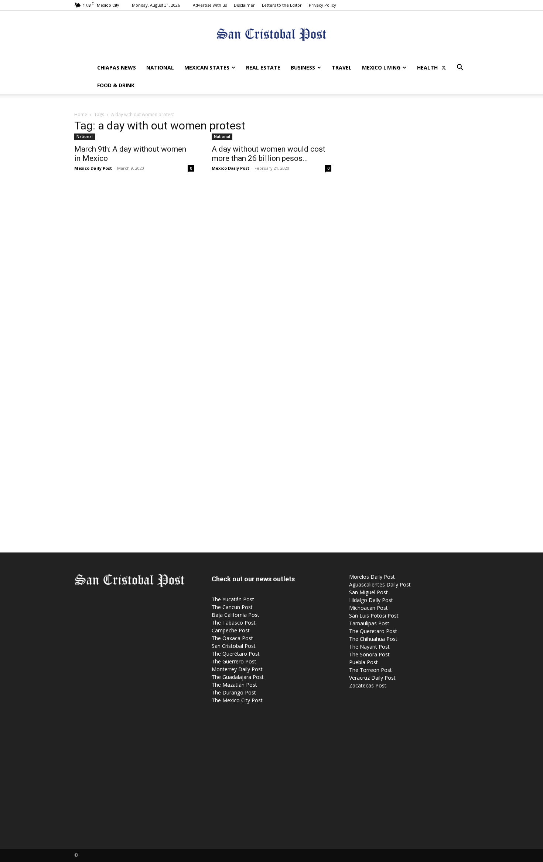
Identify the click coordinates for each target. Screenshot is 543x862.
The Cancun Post (232, 607)
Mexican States (206, 67)
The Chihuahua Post (373, 638)
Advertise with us (210, 5)
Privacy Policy (322, 5)
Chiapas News (116, 67)
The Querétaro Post (236, 653)
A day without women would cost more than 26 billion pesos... (268, 154)
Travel (342, 67)
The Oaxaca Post (232, 638)
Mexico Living (381, 67)
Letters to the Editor (282, 5)
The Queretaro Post (373, 631)
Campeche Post (231, 630)
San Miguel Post (368, 592)
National (160, 67)
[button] (460, 68)
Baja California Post (235, 614)
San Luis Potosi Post (374, 615)
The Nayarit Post (369, 646)
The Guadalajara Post (238, 676)
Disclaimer (244, 5)
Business (303, 67)
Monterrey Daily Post (237, 669)
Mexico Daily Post (93, 168)
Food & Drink (115, 85)
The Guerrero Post (234, 661)
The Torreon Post (370, 669)
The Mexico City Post (237, 700)
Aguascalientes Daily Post (380, 584)
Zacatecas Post (367, 685)
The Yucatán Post (233, 599)
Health (427, 67)
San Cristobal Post (234, 645)
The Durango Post (234, 692)
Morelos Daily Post (372, 576)
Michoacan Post (368, 607)
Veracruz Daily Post (372, 677)
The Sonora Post (369, 654)
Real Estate (263, 67)
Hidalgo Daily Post (371, 600)
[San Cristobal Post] (271, 35)
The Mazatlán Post (234, 684)
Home (80, 114)
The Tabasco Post (234, 622)
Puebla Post (363, 662)
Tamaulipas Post (369, 623)
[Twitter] (443, 68)
